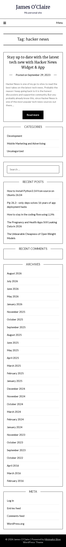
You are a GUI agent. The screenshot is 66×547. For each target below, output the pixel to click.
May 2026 (13, 296)
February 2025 (15, 373)
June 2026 (13, 288)
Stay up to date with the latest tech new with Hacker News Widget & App (33, 62)
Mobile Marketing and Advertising (26, 143)
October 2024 (15, 404)
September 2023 (16, 450)
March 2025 (14, 365)
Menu (59, 22)
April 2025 (13, 357)
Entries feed (14, 508)
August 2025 (14, 334)
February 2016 (15, 480)
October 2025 (15, 319)
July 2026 (12, 281)
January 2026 (14, 304)
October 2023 (15, 442)
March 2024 (14, 411)
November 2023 (16, 434)
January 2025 (14, 380)
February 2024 (15, 419)
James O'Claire (33, 7)
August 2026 (14, 273)
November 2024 (16, 396)
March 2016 (14, 473)
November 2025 (16, 311)
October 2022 (15, 457)
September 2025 (16, 327)
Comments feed (15, 515)
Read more (33, 114)
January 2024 (14, 427)
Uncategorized (15, 151)
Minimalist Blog (53, 539)
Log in (10, 500)
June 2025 (13, 342)
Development (14, 135)
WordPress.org (15, 523)
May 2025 (13, 350)
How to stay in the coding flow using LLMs (30, 214)
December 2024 (16, 388)
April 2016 (13, 465)
